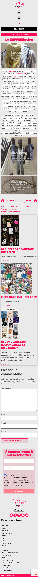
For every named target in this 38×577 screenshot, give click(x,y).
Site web (4, 431)
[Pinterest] (23, 515)
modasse (16, 212)
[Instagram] (19, 515)
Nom (3, 415)
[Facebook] (11, 515)
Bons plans (23, 34)
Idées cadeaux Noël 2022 (19, 297)
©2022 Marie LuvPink (7, 575)
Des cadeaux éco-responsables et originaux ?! (14, 344)
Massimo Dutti (20, 74)
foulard (11, 71)
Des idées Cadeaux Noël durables (18, 251)
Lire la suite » (6, 261)
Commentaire (7, 388)
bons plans (7, 212)
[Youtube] (26, 515)
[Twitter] (15, 515)
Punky (15, 76)
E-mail (3, 423)
